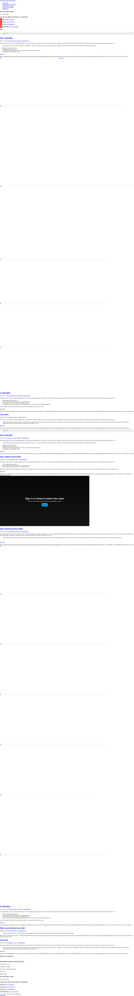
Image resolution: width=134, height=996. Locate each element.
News (14, 40)
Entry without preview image (10, 456)
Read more (2, 54)
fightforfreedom (25, 40)
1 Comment (10, 417)
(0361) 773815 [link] (3, 973)
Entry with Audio (6, 38)
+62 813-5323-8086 (9, 19)
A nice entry (4, 414)
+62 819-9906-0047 (10, 24)
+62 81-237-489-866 (13, 26)
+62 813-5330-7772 (10, 22)
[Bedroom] (60, 106)
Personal (18, 40)
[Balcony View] (52, 303)
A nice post (4, 940)
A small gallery (5, 393)
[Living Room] (66, 186)
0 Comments (9, 40)
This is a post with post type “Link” (12, 928)
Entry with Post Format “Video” (11, 529)
